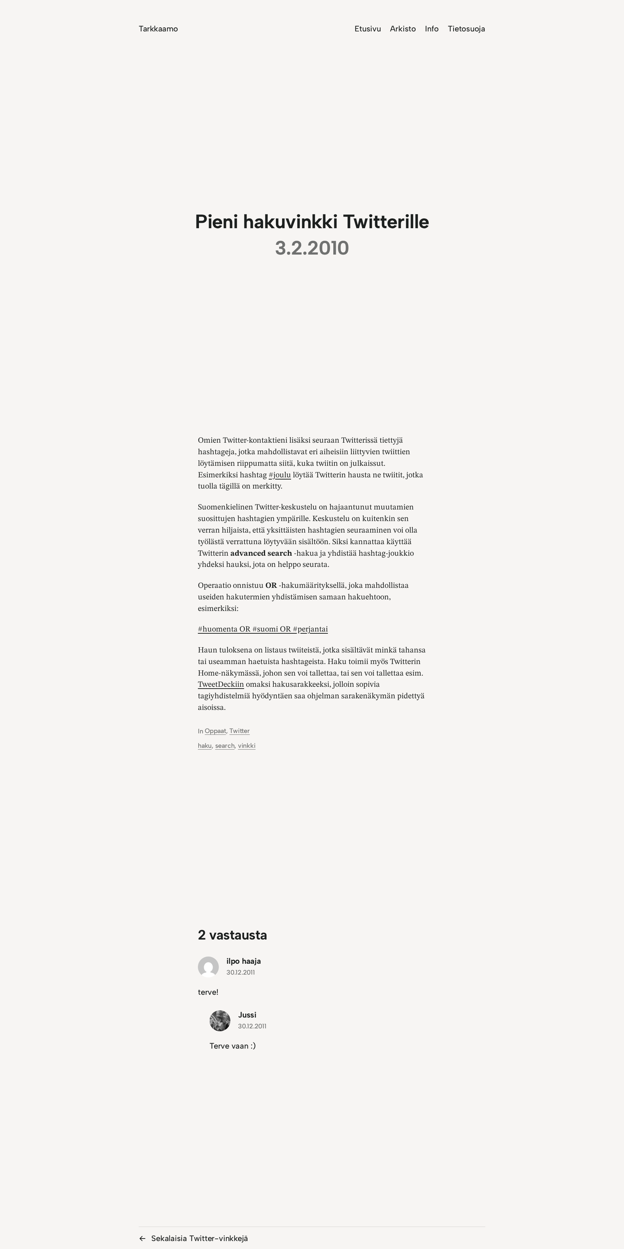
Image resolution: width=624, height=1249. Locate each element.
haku (205, 746)
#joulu (280, 475)
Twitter (239, 731)
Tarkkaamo (158, 29)
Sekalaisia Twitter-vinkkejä (199, 1238)
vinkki (247, 746)
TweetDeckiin (221, 685)
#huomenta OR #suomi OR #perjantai (263, 629)
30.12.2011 (240, 972)
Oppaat (215, 731)
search (225, 746)
